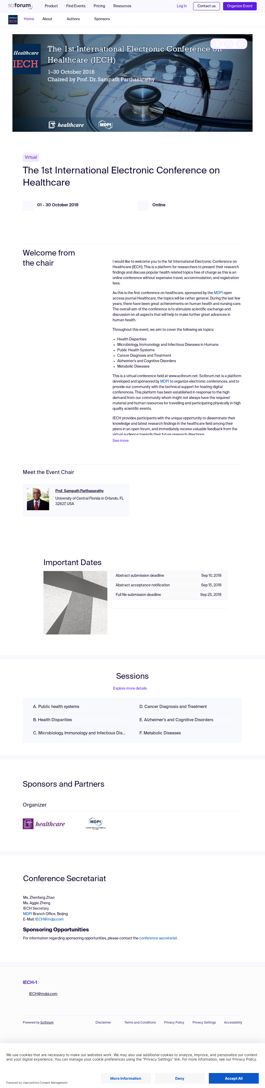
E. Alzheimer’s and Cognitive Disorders (176, 720)
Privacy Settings (204, 1022)
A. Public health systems (56, 707)
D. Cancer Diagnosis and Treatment (173, 707)
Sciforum (47, 1022)
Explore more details (130, 688)
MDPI (218, 293)
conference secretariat (158, 938)
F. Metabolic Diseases (160, 733)
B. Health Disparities (52, 720)
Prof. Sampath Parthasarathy (79, 491)
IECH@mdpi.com (49, 919)
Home (29, 19)
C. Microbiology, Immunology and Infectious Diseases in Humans (79, 733)
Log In (182, 6)
